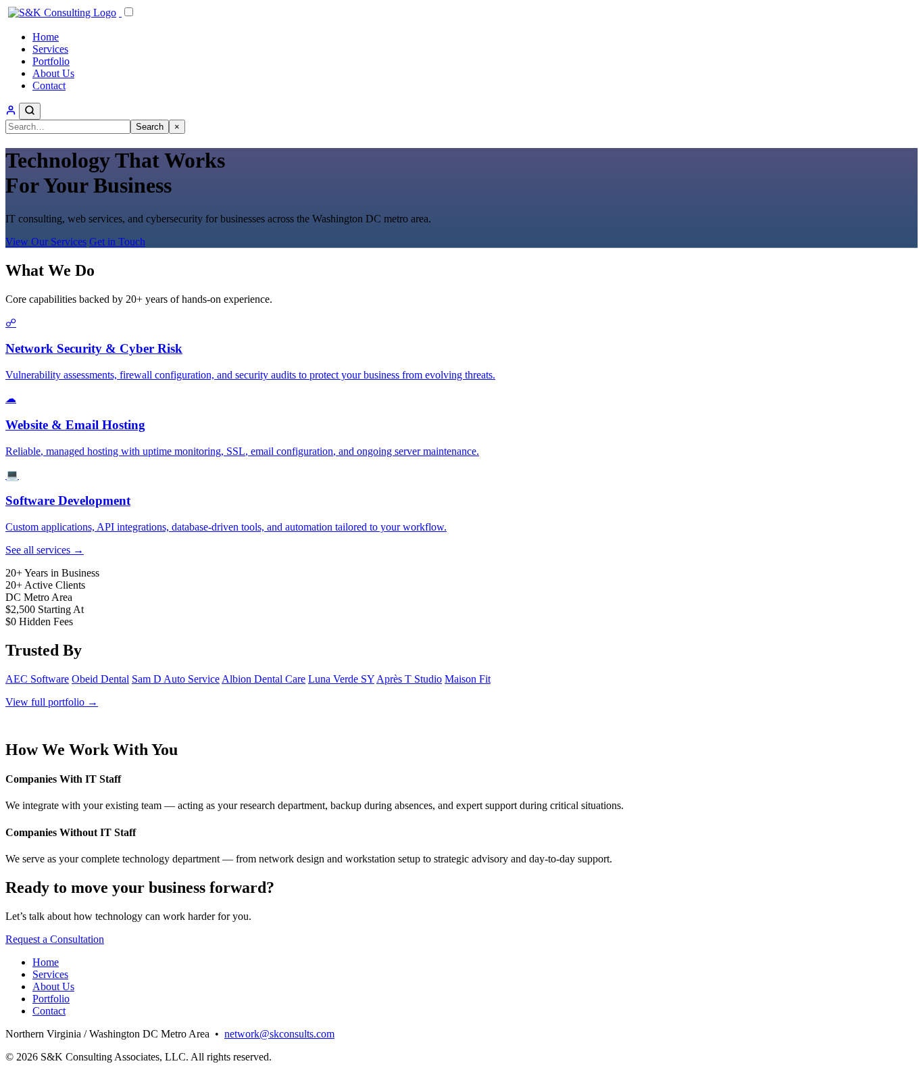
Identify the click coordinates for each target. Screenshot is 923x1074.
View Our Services (45, 241)
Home (45, 37)
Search (150, 127)
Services (50, 49)
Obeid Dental (100, 679)
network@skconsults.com (279, 1034)
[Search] (30, 111)
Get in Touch (117, 241)
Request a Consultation (54, 939)
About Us (53, 73)
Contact (49, 85)
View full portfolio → (51, 702)
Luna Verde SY (341, 679)
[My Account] (10, 112)
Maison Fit (468, 679)
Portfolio (51, 61)
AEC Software (37, 679)
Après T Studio (409, 679)
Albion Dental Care (263, 679)
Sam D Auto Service (176, 679)
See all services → (44, 550)
